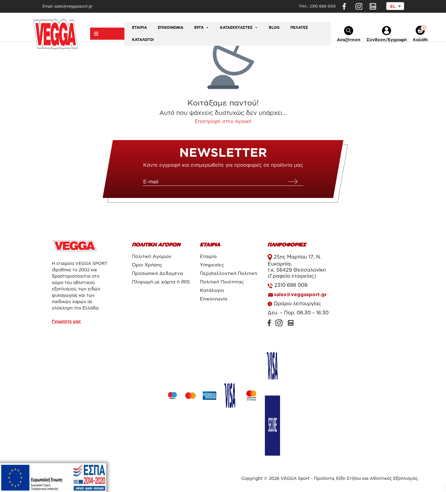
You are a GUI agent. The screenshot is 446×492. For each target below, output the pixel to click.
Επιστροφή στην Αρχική (223, 121)
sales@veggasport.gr (300, 294)
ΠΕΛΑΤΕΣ (299, 27)
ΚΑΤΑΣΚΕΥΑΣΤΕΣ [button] (236, 27)
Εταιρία (139, 27)
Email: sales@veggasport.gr (67, 6)
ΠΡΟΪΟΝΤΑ (107, 34)
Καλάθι (420, 39)
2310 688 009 (323, 6)
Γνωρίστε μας (66, 321)
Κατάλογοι (143, 40)
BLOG (274, 27)
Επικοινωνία (170, 27)
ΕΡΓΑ (199, 27)
